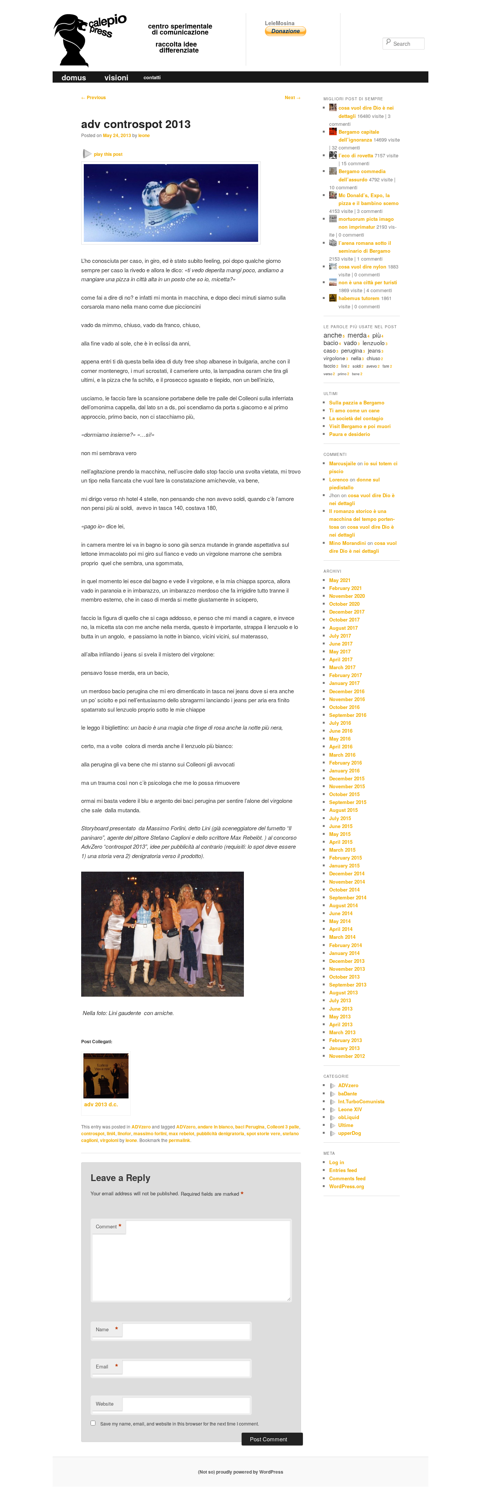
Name (107, 1329)
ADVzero (141, 1126)
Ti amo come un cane (354, 410)
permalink (179, 1140)
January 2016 (344, 770)
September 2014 (347, 897)
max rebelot (181, 1133)
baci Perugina (250, 1126)
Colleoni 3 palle (283, 1126)
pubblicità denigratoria (220, 1133)
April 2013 (340, 1024)
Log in (336, 1162)
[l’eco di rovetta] (333, 156)
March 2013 (342, 1032)
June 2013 (340, 1008)
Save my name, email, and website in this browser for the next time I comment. (179, 1423)
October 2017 (344, 619)
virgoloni (109, 1140)
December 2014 (347, 873)
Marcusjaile (342, 463)
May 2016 (340, 738)
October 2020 (344, 603)
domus (74, 77)
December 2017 (347, 611)
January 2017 (344, 682)
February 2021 (345, 587)
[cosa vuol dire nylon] (333, 267)
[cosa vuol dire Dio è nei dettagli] (333, 108)
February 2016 (345, 762)
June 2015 (340, 826)
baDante (347, 1093)
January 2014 (344, 952)
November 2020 (347, 595)
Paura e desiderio (349, 433)
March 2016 (342, 754)
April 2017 (340, 659)
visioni (116, 77)
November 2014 (347, 881)
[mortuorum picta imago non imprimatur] (333, 219)
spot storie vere (263, 1133)
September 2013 (347, 984)
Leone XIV (350, 1109)
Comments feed (347, 1178)
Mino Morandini (347, 542)
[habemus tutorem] (333, 298)
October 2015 (344, 794)
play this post (108, 154)
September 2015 (347, 802)
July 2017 (340, 635)
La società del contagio (356, 418)
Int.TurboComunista (361, 1101)
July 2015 (340, 818)
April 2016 (340, 746)
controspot (92, 1133)
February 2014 (345, 945)
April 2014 (340, 928)
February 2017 (345, 675)
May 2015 (340, 833)
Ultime (345, 1124)
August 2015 (343, 809)
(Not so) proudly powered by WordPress (240, 1471)
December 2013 (347, 960)
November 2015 (347, 786)
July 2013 (340, 1000)
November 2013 (347, 968)
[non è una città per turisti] (333, 283)
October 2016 (344, 707)
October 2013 (344, 976)
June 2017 (340, 643)
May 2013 (340, 1016)
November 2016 (347, 699)
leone (144, 135)
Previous (93, 97)
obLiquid (348, 1117)
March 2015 (342, 849)
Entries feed (343, 1170)
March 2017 (342, 667)
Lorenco (338, 479)
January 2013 (344, 1047)
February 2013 (345, 1040)
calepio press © (89, 25)
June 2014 (340, 913)
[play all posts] (332, 1086)
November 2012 (347, 1055)
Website (104, 1403)
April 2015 (340, 841)
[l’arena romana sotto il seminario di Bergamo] (333, 243)
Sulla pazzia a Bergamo (356, 402)
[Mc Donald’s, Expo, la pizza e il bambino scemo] (333, 196)
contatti (152, 77)
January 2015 (344, 865)
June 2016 (340, 730)
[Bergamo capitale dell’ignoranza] (333, 132)
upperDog (349, 1132)
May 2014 (340, 921)
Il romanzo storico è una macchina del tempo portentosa (362, 518)
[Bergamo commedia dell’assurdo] (333, 172)
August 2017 (343, 627)
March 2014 (342, 936)
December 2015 (347, 778)
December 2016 (347, 691)
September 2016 (347, 714)
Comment (109, 1226)
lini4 (111, 1133)
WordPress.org (346, 1186)
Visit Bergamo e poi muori (360, 426)
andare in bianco (215, 1126)
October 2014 (344, 889)
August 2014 (343, 905)
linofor (124, 1133)
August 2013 (343, 992)
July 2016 (340, 722)
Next (293, 97)
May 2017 (340, 651)
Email (107, 1367)
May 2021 (340, 580)
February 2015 (345, 857)
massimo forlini (149, 1133)
